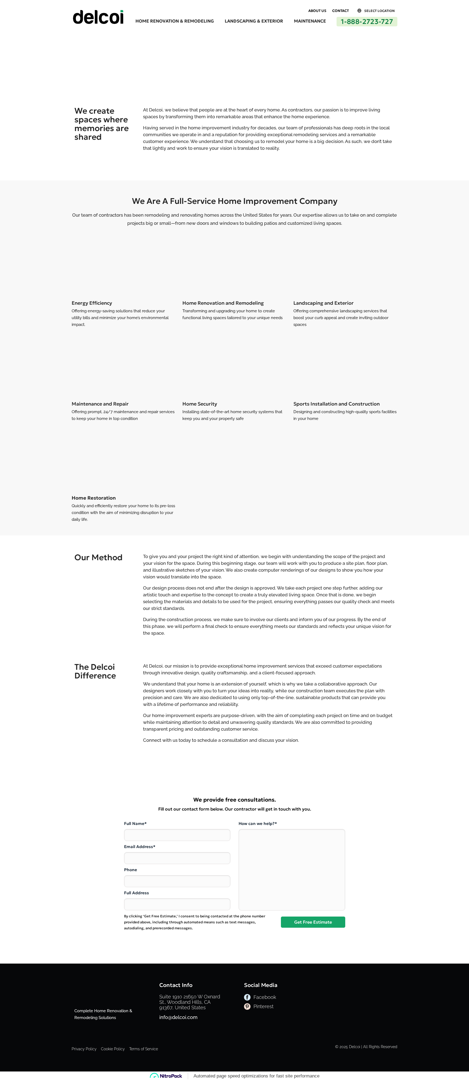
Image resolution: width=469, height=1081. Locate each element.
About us (317, 10)
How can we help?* (258, 823)
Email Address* (140, 846)
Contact (340, 10)
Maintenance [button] (310, 21)
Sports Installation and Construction (336, 404)
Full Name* (135, 823)
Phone (130, 869)
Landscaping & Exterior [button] (254, 21)
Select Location (379, 11)
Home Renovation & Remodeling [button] (174, 21)
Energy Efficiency (92, 303)
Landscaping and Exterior (323, 303)
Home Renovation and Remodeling (223, 303)
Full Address (136, 892)
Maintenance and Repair (100, 404)
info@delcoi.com (178, 1017)
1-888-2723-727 (367, 21)
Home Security (199, 404)
